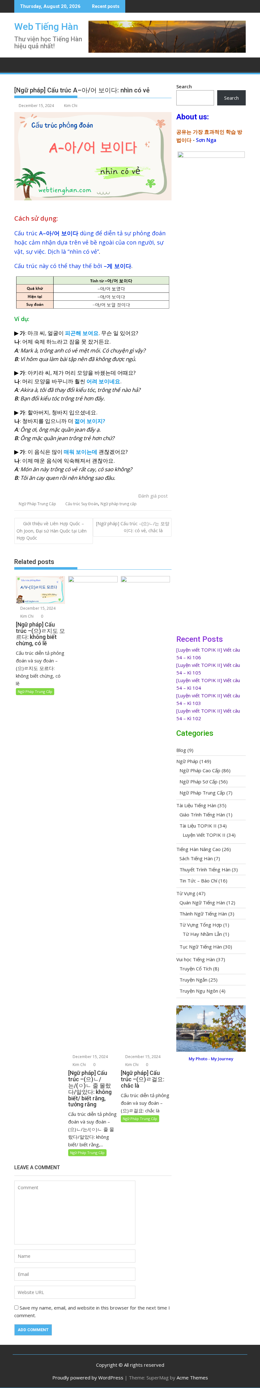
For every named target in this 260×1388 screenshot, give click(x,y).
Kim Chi (70, 105)
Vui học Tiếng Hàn (195, 959)
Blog (181, 750)
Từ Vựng (185, 893)
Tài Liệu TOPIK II (198, 825)
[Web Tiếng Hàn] (20, 64)
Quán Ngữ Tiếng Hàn (202, 902)
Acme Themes (192, 1377)
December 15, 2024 (37, 608)
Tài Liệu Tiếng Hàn (196, 805)
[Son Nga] (211, 1050)
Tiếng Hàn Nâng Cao (198, 849)
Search (184, 86)
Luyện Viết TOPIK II (204, 835)
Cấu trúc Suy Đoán (81, 503)
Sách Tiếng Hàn (196, 858)
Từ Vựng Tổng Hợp (200, 925)
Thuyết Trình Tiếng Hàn (205, 869)
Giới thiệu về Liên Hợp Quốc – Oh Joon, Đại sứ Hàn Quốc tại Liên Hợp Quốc (51, 530)
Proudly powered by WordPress (87, 1377)
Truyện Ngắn (193, 979)
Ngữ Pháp (187, 761)
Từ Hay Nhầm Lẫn (202, 934)
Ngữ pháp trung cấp (119, 503)
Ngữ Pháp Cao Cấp (199, 770)
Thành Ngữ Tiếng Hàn (203, 913)
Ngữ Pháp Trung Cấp (37, 503)
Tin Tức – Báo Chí (198, 880)
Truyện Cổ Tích (195, 968)
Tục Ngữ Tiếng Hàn (200, 946)
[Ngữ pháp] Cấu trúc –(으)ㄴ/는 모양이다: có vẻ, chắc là (132, 526)
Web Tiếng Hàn (46, 26)
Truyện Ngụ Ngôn (198, 991)
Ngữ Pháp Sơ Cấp (198, 781)
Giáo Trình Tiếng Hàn (202, 814)
